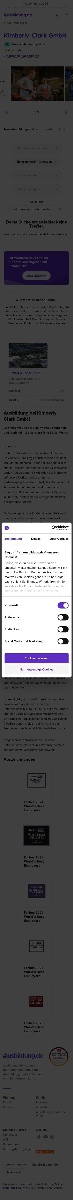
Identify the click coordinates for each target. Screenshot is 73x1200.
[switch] (63, 617)
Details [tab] (36, 538)
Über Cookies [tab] (59, 538)
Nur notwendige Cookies (36, 669)
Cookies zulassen (36, 658)
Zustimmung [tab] (13, 538)
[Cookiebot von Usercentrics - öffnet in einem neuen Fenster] (52, 527)
